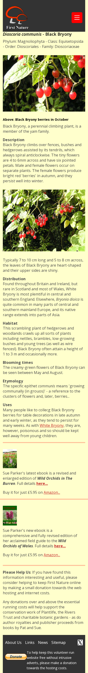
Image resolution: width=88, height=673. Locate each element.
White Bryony (52, 425)
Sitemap (58, 642)
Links (29, 642)
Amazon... (52, 492)
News (43, 642)
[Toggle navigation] (77, 17)
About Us (13, 642)
